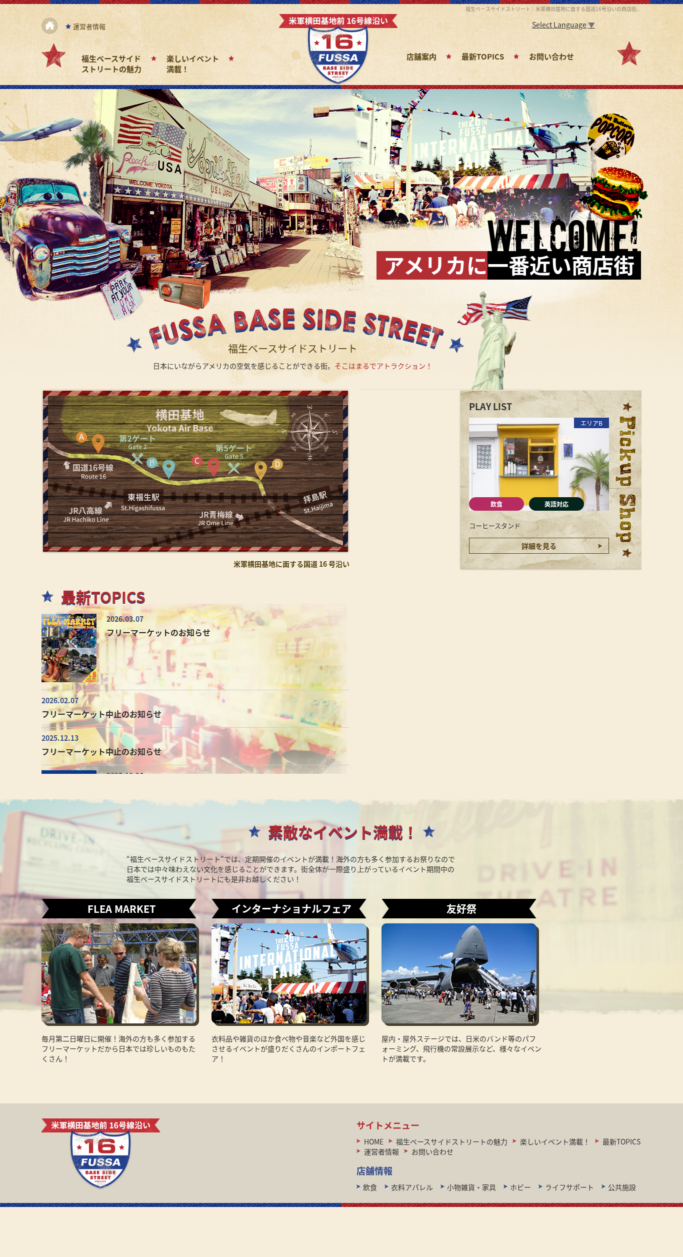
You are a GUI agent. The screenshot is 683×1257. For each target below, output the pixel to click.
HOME (374, 1141)
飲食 (496, 504)
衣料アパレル (412, 1187)
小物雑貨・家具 (471, 1187)
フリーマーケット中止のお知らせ (102, 714)
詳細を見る (539, 546)
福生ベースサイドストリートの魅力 (112, 63)
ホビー (520, 1187)
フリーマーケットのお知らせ (158, 632)
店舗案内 (421, 56)
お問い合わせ (551, 56)
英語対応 (556, 504)
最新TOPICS (483, 56)
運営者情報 (89, 26)
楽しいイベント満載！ (555, 1141)
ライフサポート (569, 1187)
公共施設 (622, 1187)
